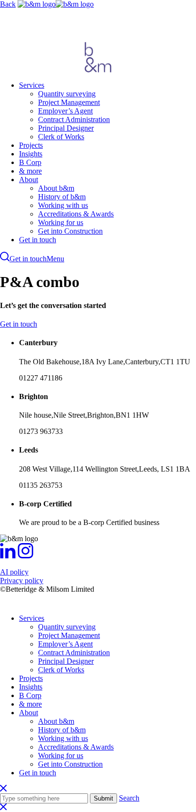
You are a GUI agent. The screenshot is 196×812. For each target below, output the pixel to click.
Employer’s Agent (65, 111)
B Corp (30, 162)
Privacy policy (21, 580)
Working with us (63, 205)
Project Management (69, 102)
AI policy (14, 572)
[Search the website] (5, 259)
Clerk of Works (61, 137)
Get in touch (37, 240)
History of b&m (62, 197)
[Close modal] (3, 807)
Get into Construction (70, 231)
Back (8, 4)
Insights (30, 154)
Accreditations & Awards (76, 214)
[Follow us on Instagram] (25, 556)
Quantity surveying (67, 94)
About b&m (56, 188)
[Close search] (3, 789)
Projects (31, 145)
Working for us (60, 222)
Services (31, 85)
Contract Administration (74, 119)
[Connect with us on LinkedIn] (8, 556)
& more (30, 171)
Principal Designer (66, 128)
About (28, 179)
